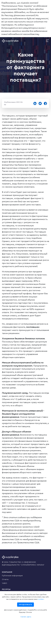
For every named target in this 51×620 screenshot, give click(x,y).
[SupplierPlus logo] (10, 41)
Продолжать (25, 604)
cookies (41, 599)
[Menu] (47, 40)
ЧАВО (4, 583)
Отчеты (5, 579)
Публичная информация (12, 576)
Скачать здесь (25, 617)
